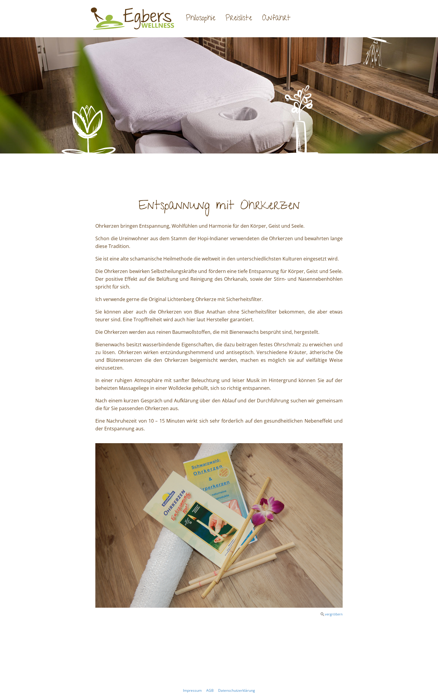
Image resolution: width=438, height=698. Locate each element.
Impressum (192, 690)
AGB (210, 690)
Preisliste (239, 19)
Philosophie (200, 19)
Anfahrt (276, 19)
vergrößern (334, 614)
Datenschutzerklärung (236, 690)
